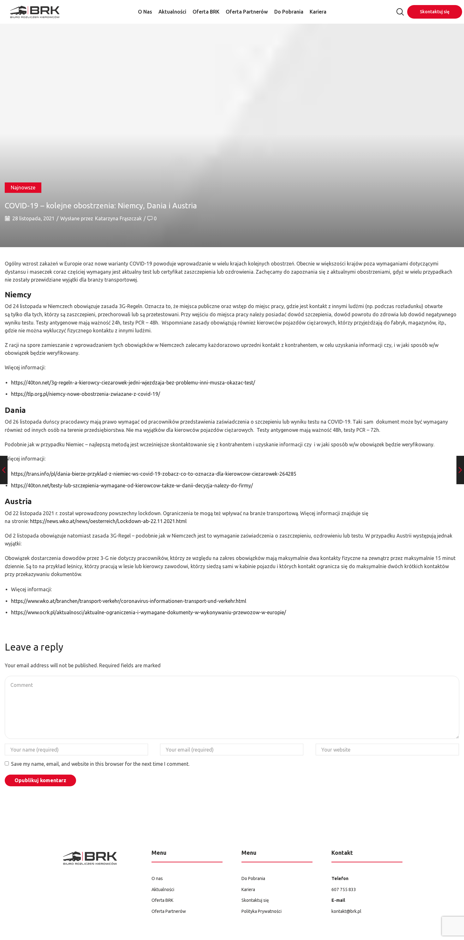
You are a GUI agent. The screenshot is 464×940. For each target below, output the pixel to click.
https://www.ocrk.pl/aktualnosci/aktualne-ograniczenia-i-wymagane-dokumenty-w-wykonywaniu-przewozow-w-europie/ (148, 612)
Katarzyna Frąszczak (118, 218)
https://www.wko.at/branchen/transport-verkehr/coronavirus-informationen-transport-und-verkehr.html (128, 601)
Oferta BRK (206, 12)
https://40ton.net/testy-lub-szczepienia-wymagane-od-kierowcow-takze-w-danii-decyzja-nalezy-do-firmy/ (132, 485)
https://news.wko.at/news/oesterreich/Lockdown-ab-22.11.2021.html (108, 521)
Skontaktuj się (434, 11)
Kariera (318, 12)
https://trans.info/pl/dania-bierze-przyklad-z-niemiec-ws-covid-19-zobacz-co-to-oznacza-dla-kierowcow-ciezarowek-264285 (153, 474)
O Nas (145, 12)
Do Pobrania (288, 12)
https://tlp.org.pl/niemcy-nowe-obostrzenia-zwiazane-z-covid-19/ (85, 394)
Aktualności (172, 12)
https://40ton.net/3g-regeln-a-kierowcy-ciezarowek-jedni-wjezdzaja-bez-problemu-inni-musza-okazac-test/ (133, 382)
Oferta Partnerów (247, 12)
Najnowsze (23, 187)
